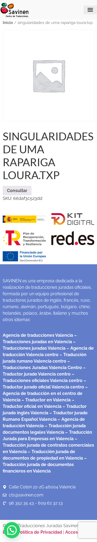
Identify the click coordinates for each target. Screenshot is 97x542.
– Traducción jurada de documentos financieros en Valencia (45, 465)
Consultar (17, 190)
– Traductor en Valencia (45, 399)
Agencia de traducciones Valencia (38, 335)
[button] (90, 9)
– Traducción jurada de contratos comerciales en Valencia (48, 445)
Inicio (8, 22)
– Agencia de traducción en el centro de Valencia (45, 393)
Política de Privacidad (40, 532)
